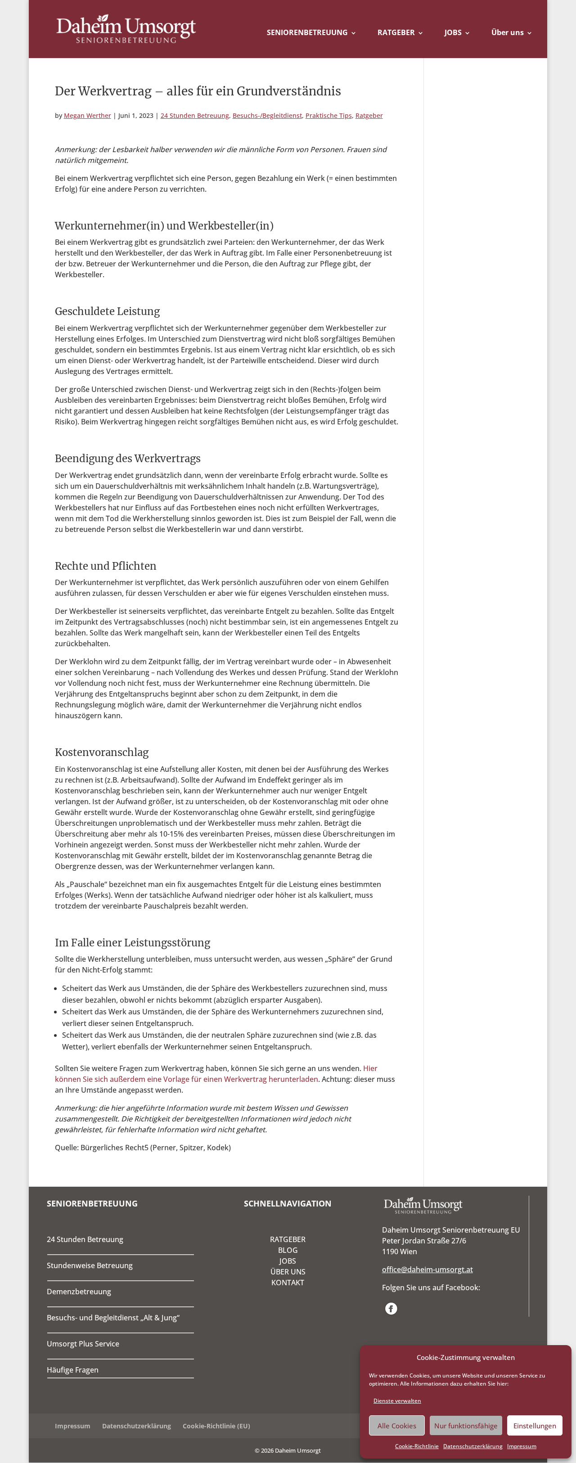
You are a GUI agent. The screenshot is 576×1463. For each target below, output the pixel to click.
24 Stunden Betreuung (195, 115)
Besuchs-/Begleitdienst (267, 115)
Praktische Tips (329, 115)
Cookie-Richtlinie (417, 1446)
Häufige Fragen (73, 1370)
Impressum (521, 1446)
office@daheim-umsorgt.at (427, 1269)
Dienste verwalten (397, 1400)
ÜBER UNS (288, 1272)
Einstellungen (534, 1425)
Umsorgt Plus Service (83, 1344)
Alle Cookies (397, 1425)
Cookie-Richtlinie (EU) (216, 1426)
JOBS (453, 32)
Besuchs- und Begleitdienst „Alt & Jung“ (113, 1318)
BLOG (288, 1250)
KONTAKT (287, 1282)
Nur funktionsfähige (466, 1425)
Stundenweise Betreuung (90, 1265)
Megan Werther (87, 115)
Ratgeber (369, 115)
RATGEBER (396, 32)
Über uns (507, 32)
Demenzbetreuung (79, 1291)
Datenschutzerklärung (473, 1446)
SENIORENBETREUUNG (307, 32)
